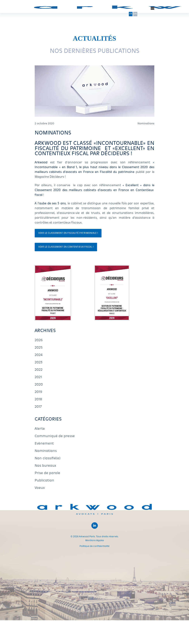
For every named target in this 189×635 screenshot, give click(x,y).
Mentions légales (94, 540)
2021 (38, 377)
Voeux (40, 488)
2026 (39, 340)
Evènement (44, 443)
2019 (38, 392)
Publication (44, 480)
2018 (38, 399)
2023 (38, 362)
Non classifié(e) (47, 458)
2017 (38, 407)
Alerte (40, 429)
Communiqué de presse (55, 436)
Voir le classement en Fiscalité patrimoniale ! (68, 233)
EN (135, 14)
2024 (38, 355)
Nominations (46, 451)
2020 (39, 385)
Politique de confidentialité (94, 546)
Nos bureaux (45, 466)
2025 (38, 348)
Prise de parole (47, 473)
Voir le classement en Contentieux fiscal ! (65, 247)
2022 (38, 370)
